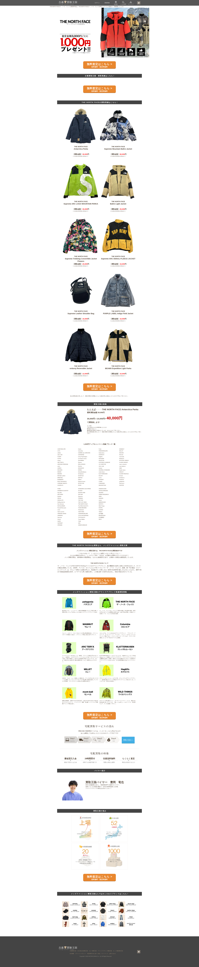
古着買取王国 (73, 950)
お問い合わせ (112, 953)
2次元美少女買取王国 (82, 950)
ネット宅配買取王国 (118, 950)
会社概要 (72, 953)
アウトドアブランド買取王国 (105, 950)
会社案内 (116, 4)
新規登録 (107, 2)
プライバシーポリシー (80, 953)
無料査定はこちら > (99, 65)
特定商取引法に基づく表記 (93, 953)
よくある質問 (123, 4)
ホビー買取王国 (93, 950)
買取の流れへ (128, 740)
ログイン (97, 2)
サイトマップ (131, 4)
